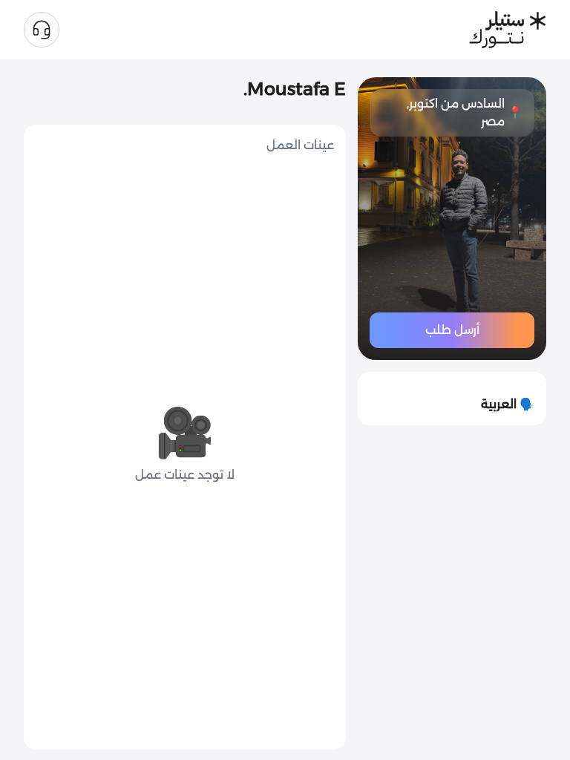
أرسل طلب (452, 330)
